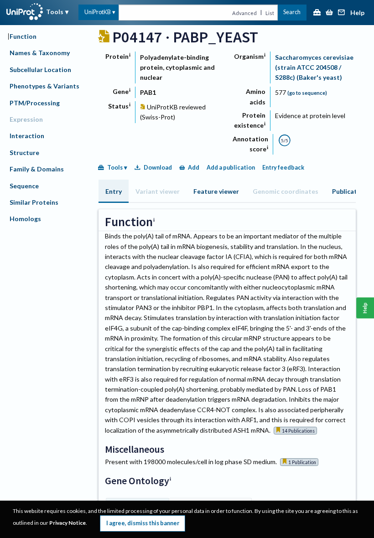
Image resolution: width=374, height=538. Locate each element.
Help (357, 13)
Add (193, 167)
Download (158, 167)
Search (292, 12)
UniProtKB (97, 12)
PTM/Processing (35, 103)
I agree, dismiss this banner (142, 523)
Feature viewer (216, 191)
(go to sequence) (307, 93)
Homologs (25, 218)
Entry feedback (283, 167)
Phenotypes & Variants (44, 86)
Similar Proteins (34, 202)
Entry (113, 191)
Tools (54, 12)
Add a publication (231, 167)
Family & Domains (37, 169)
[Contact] (341, 13)
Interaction (27, 136)
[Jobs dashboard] (317, 13)
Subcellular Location (40, 69)
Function (23, 36)
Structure (24, 152)
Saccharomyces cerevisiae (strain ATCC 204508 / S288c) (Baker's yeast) (314, 67)
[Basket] (329, 13)
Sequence (24, 186)
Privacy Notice (67, 522)
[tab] (114, 191)
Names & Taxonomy (40, 53)
